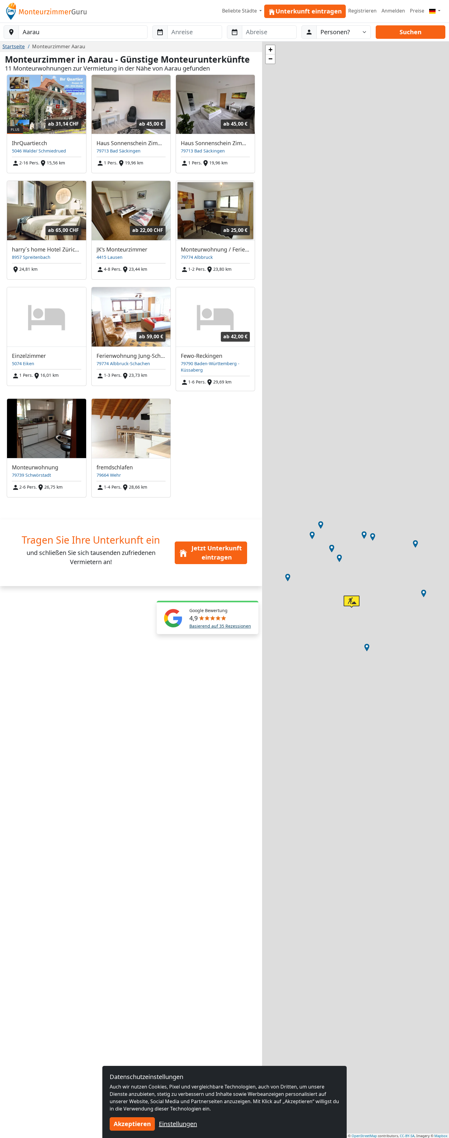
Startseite (13, 46)
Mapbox (440, 1135)
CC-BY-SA (407, 1135)
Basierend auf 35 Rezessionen (220, 626)
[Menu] (435, 11)
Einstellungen (178, 1124)
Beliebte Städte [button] (240, 10)
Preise (417, 10)
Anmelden (393, 10)
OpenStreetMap (364, 1135)
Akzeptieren (132, 1124)
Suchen (411, 32)
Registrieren (362, 10)
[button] (366, 647)
